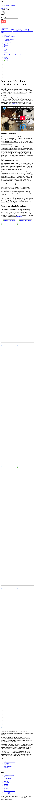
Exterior (6, 43)
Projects (6, 49)
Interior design (7, 42)
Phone (3, 14)
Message (3, 17)
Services (6, 47)
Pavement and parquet (9, 769)
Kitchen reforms (8, 766)
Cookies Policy (7, 792)
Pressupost (18, 54)
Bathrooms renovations (9, 762)
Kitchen (6, 45)
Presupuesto (12, 54)
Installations (7, 764)
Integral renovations (9, 39)
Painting (6, 767)
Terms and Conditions (9, 791)
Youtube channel (15, 103)
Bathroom (6, 46)
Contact (6, 52)
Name (3, 11)
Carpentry (6, 763)
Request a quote (5, 54)
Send (3, 21)
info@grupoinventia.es (9, 5)
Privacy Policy (7, 793)
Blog (5, 50)
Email (3, 12)
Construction (7, 40)
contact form (19, 216)
